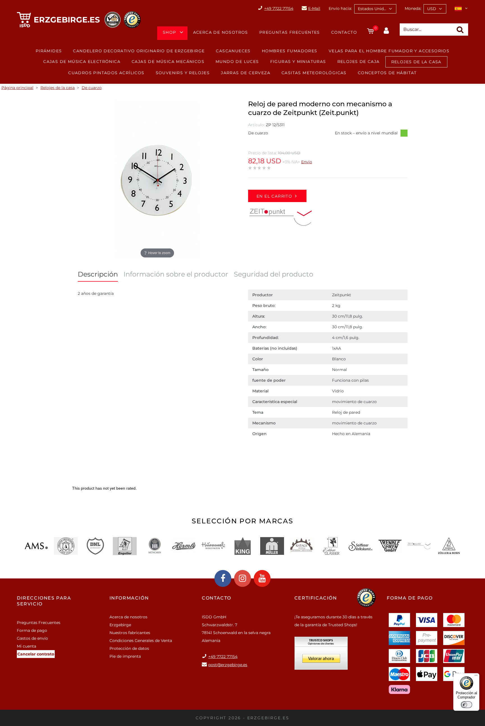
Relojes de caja (358, 61)
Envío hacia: (340, 8)
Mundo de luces (237, 61)
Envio (306, 161)
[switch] (466, 704)
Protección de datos (129, 648)
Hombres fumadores (289, 50)
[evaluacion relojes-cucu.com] (321, 655)
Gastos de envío (32, 638)
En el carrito (274, 196)
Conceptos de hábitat (387, 72)
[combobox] (375, 8)
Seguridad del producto (273, 274)
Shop (169, 32)
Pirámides (49, 50)
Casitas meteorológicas (314, 72)
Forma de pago (32, 630)
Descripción (98, 274)
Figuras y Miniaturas (298, 61)
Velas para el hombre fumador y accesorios (389, 50)
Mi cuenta (26, 646)
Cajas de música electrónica (81, 61)
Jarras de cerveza (245, 72)
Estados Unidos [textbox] (373, 8)
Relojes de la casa (416, 61)
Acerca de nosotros (220, 32)
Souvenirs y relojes (183, 72)
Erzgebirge (120, 624)
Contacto (344, 32)
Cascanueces (233, 50)
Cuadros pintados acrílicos (106, 72)
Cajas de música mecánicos (168, 61)
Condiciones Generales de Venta (140, 640)
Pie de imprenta (125, 656)
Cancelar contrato (35, 654)
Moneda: (413, 8)
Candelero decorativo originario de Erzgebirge (139, 50)
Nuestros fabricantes (129, 632)
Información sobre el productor (175, 274)
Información (129, 598)
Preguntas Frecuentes (289, 32)
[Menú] (476, 676)
